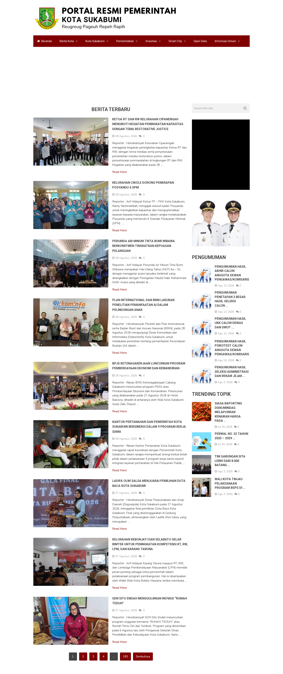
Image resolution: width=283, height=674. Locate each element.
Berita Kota (67, 41)
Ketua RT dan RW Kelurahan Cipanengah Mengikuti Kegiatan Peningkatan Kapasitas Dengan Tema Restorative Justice (147, 142)
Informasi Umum (225, 41)
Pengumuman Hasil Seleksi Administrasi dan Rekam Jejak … (232, 389)
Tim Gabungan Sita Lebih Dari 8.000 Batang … (230, 479)
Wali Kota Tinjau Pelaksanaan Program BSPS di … (230, 501)
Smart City (175, 41)
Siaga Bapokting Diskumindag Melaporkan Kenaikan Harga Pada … (228, 430)
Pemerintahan (125, 41)
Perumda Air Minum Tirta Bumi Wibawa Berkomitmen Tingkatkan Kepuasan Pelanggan (143, 264)
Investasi (151, 41)
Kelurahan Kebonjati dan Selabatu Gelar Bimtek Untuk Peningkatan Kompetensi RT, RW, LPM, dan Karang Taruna (150, 562)
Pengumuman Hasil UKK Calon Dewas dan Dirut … (230, 341)
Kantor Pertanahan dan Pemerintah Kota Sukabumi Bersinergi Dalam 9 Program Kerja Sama (149, 445)
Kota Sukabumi (95, 41)
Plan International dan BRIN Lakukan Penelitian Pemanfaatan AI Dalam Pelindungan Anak (143, 323)
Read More (119, 190)
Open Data (200, 41)
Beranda (46, 41)
